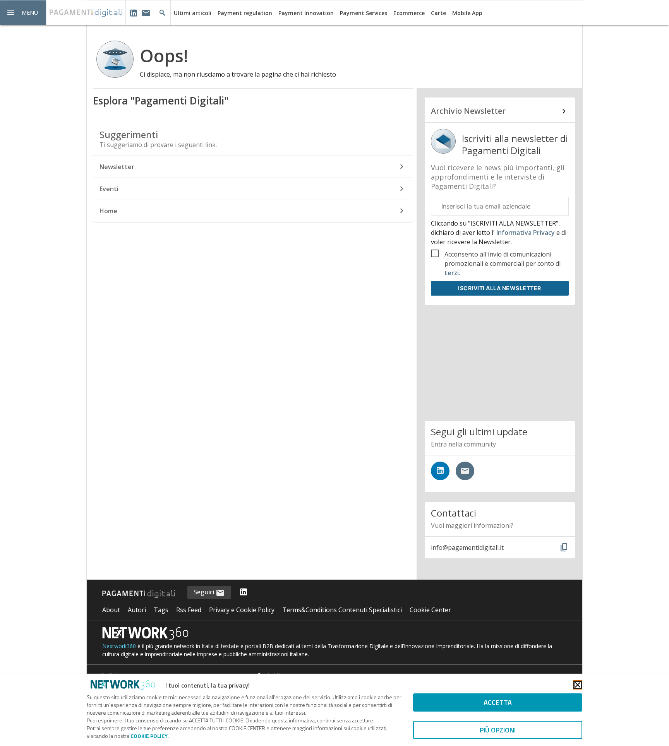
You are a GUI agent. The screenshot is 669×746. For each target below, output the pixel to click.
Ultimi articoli (192, 13)
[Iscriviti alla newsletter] (465, 471)
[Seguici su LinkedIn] (440, 471)
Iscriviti (499, 288)
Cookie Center (430, 610)
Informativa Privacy (525, 232)
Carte (438, 13)
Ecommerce (409, 13)
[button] (23, 12)
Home (108, 211)
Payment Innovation (306, 13)
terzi (451, 273)
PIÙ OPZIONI (498, 730)
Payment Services (363, 13)
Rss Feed (188, 610)
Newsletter (116, 167)
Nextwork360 (119, 646)
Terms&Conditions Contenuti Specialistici (342, 610)
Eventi (108, 189)
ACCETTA (498, 702)
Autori (137, 610)
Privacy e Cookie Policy (241, 610)
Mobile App (467, 13)
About (111, 610)
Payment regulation (245, 13)
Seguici (205, 592)
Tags (161, 610)
